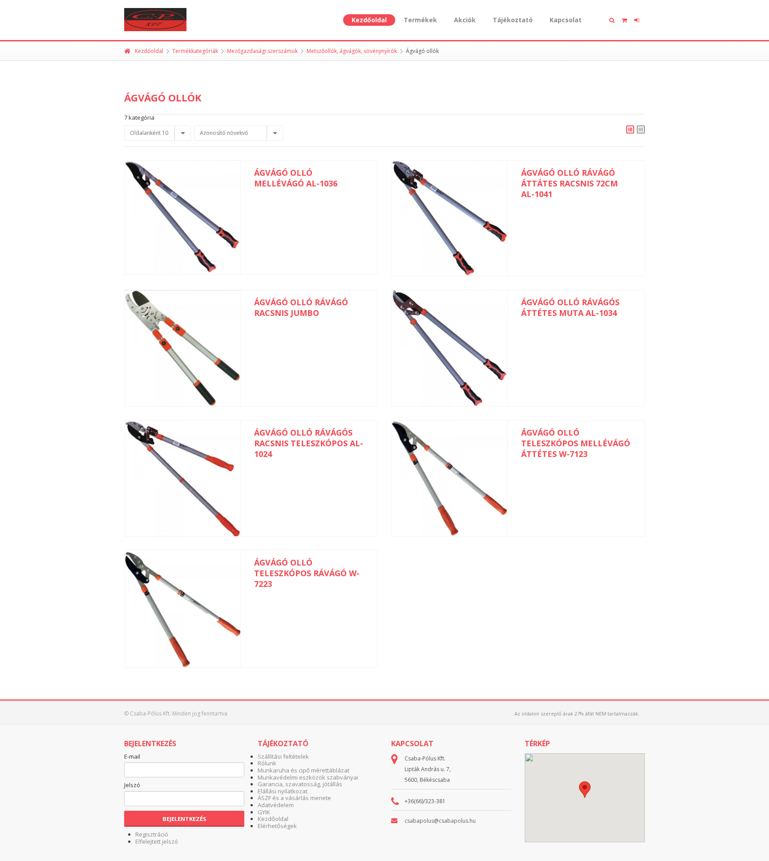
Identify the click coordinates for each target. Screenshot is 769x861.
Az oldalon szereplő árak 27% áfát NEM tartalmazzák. (576, 713)
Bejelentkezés (184, 819)
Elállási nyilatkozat (283, 791)
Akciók (465, 20)
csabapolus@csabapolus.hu (440, 821)
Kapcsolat (566, 20)
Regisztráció (151, 834)
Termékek (420, 20)
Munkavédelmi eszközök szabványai (308, 777)
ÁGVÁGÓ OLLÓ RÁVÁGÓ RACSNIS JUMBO (301, 307)
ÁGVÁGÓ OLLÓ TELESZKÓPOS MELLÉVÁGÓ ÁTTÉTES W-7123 (575, 443)
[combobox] (157, 133)
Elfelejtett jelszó (156, 841)
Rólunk (267, 763)
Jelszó (132, 785)
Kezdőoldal (369, 20)
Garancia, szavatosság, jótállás (300, 784)
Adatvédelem (276, 805)
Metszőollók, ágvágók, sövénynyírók (352, 51)
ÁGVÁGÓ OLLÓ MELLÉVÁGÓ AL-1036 (295, 178)
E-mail (132, 756)
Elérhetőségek (277, 826)
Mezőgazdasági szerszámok (262, 51)
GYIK (264, 812)
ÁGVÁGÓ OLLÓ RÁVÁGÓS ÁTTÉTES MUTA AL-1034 (570, 307)
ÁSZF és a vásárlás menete (294, 798)
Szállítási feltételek (283, 756)
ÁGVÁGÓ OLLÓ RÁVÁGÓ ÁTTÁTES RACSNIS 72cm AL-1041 (569, 183)
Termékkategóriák (195, 51)
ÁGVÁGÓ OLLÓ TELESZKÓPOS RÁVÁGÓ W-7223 (307, 573)
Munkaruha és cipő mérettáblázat (303, 770)
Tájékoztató (513, 20)
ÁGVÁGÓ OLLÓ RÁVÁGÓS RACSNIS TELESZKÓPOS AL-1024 (308, 443)
